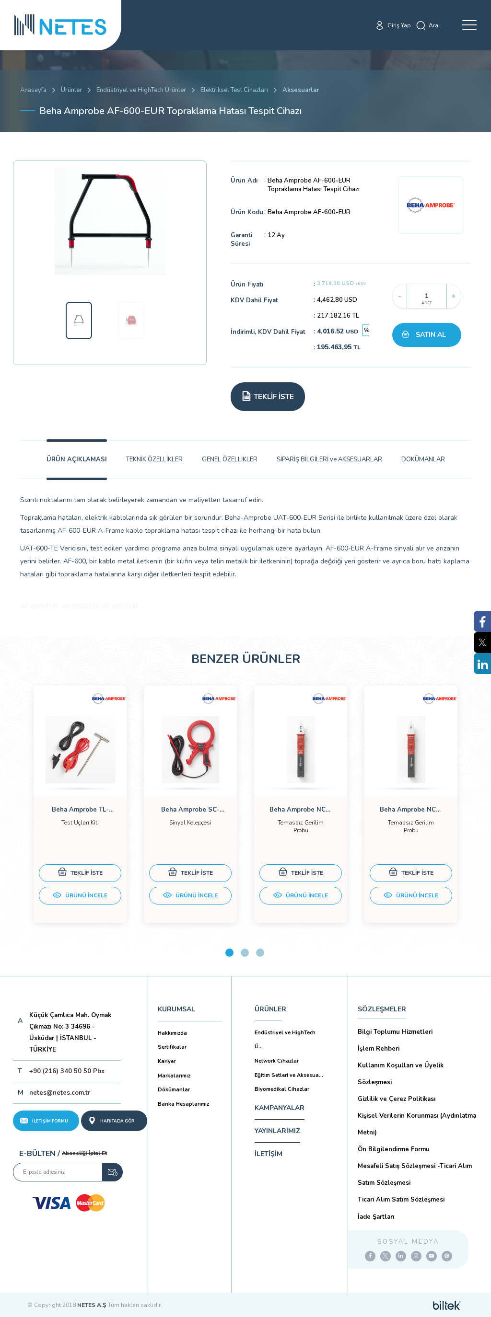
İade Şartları (376, 1217)
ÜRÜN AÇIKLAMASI (77, 459)
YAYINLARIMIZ (277, 1130)
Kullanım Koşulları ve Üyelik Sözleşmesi (401, 1074)
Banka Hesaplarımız (183, 1104)
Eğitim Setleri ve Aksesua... (289, 1075)
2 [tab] (245, 953)
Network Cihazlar (277, 1061)
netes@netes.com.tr (59, 1092)
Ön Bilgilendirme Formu (394, 1149)
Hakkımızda (172, 1033)
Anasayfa (33, 90)
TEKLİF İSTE (86, 873)
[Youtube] (431, 1256)
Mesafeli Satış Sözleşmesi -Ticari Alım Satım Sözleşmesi (415, 1174)
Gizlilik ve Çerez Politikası (396, 1099)
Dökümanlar (174, 1089)
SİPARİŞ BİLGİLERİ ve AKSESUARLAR (329, 459)
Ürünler (71, 90)
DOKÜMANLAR (423, 459)
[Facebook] (370, 1256)
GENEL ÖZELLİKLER (229, 459)
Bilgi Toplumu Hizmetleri (395, 1032)
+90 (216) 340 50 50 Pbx (67, 1071)
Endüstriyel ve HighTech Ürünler (141, 90)
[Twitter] (385, 1256)
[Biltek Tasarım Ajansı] (447, 1305)
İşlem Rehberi (378, 1048)
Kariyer (166, 1061)
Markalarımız (174, 1075)
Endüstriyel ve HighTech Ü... (285, 1040)
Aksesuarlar (300, 90)
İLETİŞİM (268, 1153)
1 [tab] (229, 953)
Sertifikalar (172, 1047)
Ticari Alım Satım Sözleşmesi (401, 1199)
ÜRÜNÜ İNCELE (85, 895)
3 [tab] (260, 953)
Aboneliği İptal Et (84, 1153)
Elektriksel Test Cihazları (234, 90)
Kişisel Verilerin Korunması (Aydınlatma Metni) (417, 1124)
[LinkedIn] (401, 1256)
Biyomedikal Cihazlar (282, 1089)
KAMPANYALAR (279, 1107)
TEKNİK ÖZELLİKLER (154, 459)
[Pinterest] (447, 1256)
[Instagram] (416, 1256)
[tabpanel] (80, 804)
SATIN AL (431, 334)
